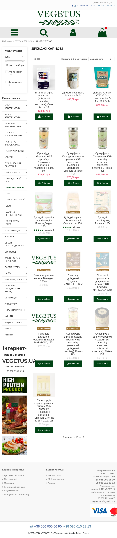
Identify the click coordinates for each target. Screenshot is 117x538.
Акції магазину (11, 490)
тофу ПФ (9, 316)
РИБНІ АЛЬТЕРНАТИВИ (13, 116)
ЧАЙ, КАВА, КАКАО (14, 279)
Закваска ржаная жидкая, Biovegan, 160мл (44, 278)
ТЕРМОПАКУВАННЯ (15, 310)
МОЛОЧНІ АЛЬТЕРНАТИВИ (13, 125)
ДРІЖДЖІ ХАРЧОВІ (15, 187)
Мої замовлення (56, 479)
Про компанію (11, 479)
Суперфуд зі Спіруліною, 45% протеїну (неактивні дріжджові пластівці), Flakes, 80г (102, 162)
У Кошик (45, 116)
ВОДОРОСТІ (11, 236)
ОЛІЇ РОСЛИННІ (13, 172)
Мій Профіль (54, 475)
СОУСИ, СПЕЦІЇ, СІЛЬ (13, 180)
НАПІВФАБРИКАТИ (14, 151)
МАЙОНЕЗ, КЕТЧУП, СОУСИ (13, 213)
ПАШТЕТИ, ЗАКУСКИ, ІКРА (12, 143)
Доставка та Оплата (14, 475)
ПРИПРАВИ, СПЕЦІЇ (15, 200)
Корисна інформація (14, 487)
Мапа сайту (10, 483)
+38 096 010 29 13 (14, 371)
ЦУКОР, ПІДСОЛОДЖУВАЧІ (14, 244)
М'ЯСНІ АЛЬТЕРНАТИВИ (13, 107)
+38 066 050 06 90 (14, 366)
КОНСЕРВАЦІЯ (12, 230)
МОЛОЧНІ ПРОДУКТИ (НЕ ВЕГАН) (12, 288)
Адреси (51, 483)
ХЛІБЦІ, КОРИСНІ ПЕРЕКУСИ (13, 259)
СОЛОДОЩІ (10, 252)
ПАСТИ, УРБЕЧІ (13, 267)
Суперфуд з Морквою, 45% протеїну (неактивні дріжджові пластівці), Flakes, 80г (44, 162)
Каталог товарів (11, 98)
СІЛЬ (8, 194)
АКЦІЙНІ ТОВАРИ (13, 322)
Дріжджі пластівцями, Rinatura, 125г (102, 220)
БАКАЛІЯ (9, 157)
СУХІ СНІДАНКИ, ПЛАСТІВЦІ (13, 164)
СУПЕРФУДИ (11, 297)
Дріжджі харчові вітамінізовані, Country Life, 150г (73, 220)
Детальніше (44, 238)
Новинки (9, 334)
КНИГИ (8, 328)
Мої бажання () (103, 2)
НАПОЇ (8, 273)
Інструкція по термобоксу (16, 494)
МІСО (8, 206)
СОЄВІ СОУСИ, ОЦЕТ (13, 222)
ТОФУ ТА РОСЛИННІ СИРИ (13, 134)
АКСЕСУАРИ (11, 304)
